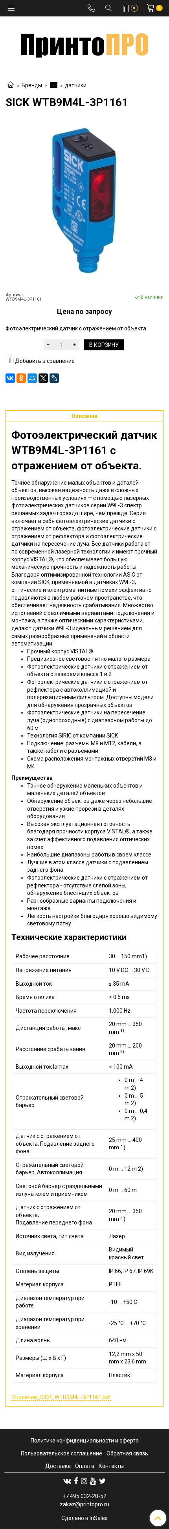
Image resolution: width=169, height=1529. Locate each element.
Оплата (84, 1466)
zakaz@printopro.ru (84, 1504)
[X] (43, 378)
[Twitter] (102, 1481)
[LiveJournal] (54, 378)
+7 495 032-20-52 (84, 1496)
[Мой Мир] (32, 378)
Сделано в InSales (84, 1518)
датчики (75, 85)
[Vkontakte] (67, 1481)
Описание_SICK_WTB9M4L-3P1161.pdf (61, 1397)
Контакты (111, 1466)
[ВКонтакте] (10, 378)
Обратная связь (127, 1453)
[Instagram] (84, 1481)
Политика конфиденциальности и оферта (85, 1440)
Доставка (58, 1466)
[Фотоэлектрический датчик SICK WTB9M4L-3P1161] (84, 200)
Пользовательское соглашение (61, 1453)
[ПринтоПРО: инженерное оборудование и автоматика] (84, 42)
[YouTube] (93, 1481)
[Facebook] (76, 1481)
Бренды (32, 85)
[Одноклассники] (21, 378)
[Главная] (10, 85)
